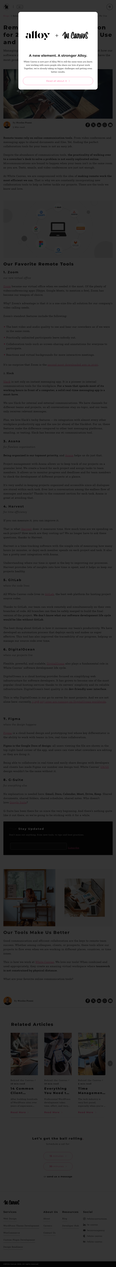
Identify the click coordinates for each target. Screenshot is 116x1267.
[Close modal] (93, 16)
